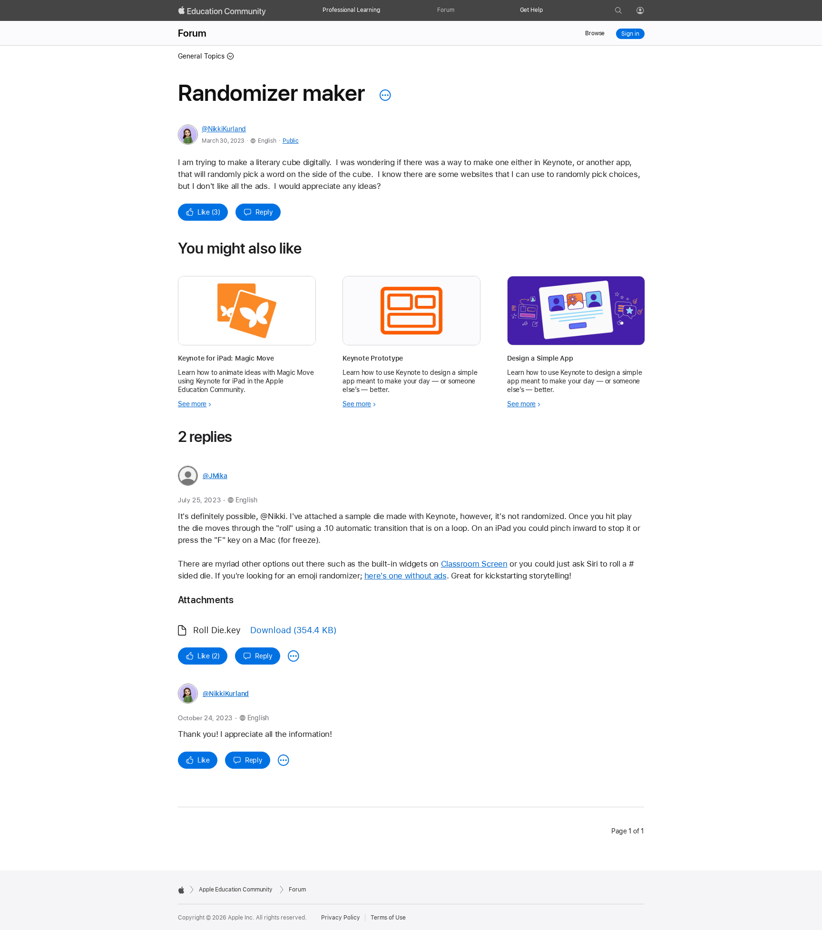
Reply (264, 212)
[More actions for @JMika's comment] (293, 656)
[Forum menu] (459, 10)
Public (290, 140)
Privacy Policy (340, 917)
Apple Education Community (236, 889)
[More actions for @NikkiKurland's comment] (283, 760)
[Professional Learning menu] (384, 10)
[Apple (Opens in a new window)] (181, 890)
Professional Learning (351, 10)
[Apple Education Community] (222, 11)
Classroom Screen (474, 563)
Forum (445, 10)
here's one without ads (405, 575)
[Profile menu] (647, 11)
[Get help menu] (547, 10)
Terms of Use (388, 917)
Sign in (630, 33)
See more (192, 404)
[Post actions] (383, 95)
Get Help (531, 10)
